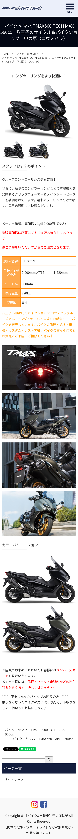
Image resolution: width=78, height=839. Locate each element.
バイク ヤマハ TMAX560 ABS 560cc (43, 738)
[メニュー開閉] (70, 6)
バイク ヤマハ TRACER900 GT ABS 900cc (36, 731)
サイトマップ (13, 779)
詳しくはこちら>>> (41, 687)
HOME (5, 53)
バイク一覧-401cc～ (28, 53)
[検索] (49, 759)
